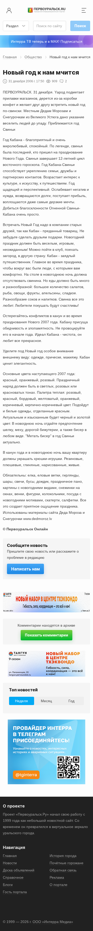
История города (63, 856)
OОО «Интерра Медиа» (53, 922)
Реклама (57, 877)
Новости (10, 863)
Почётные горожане (66, 863)
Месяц (46, 701)
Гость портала (15, 892)
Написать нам (25, 568)
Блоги (8, 885)
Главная (10, 57)
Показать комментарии (46, 635)
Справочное (13, 877)
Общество (33, 57)
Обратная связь (63, 870)
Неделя (21, 701)
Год (71, 701)
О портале (58, 885)
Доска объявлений (18, 870)
